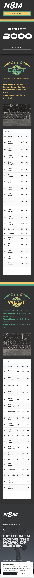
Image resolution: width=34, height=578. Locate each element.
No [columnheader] (5, 136)
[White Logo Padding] (13, 2)
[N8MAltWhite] (28, 561)
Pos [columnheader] (18, 136)
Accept (10, 573)
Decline (24, 573)
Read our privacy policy (19, 570)
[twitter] (4, 530)
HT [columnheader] (22, 136)
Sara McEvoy (19, 560)
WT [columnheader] (27, 136)
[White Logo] (11, 512)
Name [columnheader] (10, 136)
